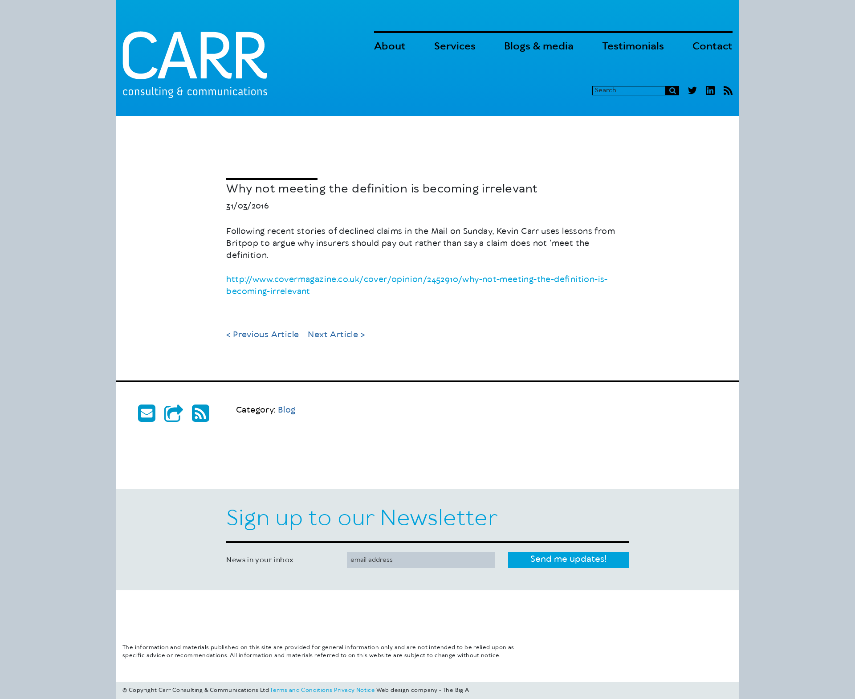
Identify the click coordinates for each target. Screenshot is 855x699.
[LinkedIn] (710, 90)
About (390, 46)
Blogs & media (539, 46)
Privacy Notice (354, 690)
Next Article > (336, 335)
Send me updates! (568, 559)
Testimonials (633, 46)
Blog (266, 410)
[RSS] (728, 90)
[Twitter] (692, 90)
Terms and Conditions (301, 690)
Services (455, 46)
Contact (712, 46)
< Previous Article (262, 335)
